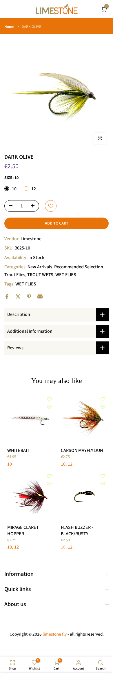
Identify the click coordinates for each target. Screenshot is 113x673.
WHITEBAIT (18, 450)
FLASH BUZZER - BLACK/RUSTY (77, 530)
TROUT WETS (40, 275)
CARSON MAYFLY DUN (82, 450)
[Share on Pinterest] (29, 296)
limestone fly (55, 634)
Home (9, 27)
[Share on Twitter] (18, 296)
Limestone (31, 239)
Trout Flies (14, 275)
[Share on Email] (40, 296)
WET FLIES (65, 275)
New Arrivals (40, 267)
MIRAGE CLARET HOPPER (23, 530)
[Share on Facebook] (7, 296)
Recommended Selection (78, 267)
